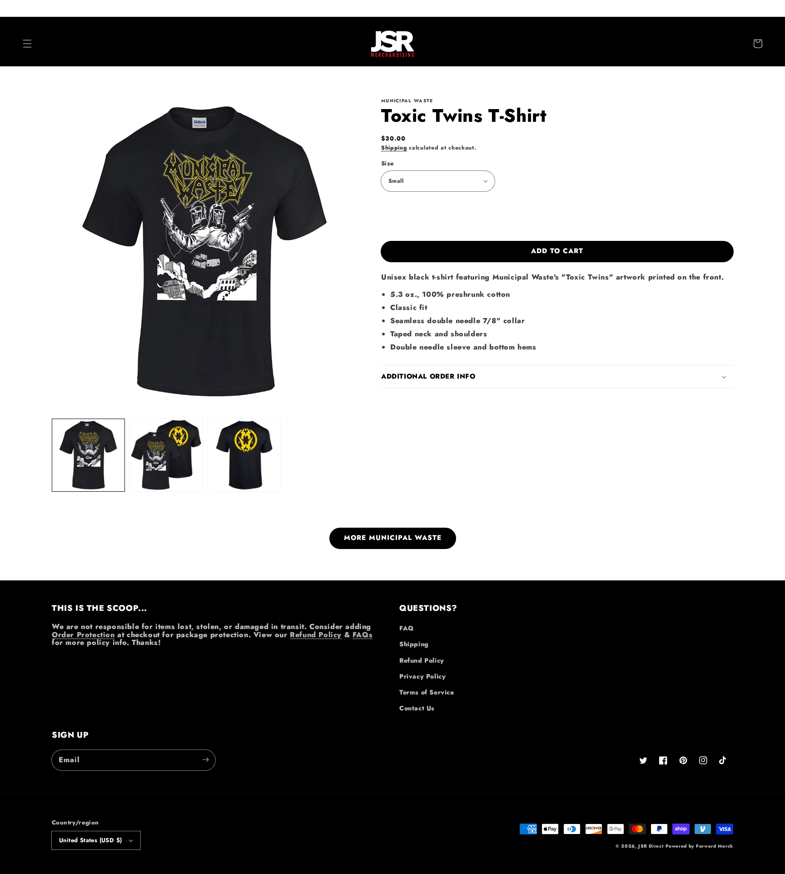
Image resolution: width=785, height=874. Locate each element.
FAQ (406, 628)
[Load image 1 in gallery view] (88, 455)
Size (387, 163)
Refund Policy (316, 634)
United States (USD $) (90, 840)
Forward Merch (714, 846)
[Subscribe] (205, 760)
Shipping (394, 148)
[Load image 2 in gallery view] (166, 455)
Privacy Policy (422, 676)
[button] (27, 44)
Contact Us (417, 708)
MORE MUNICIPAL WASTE (393, 538)
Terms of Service (426, 692)
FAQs (363, 634)
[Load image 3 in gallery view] (244, 455)
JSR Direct (650, 846)
